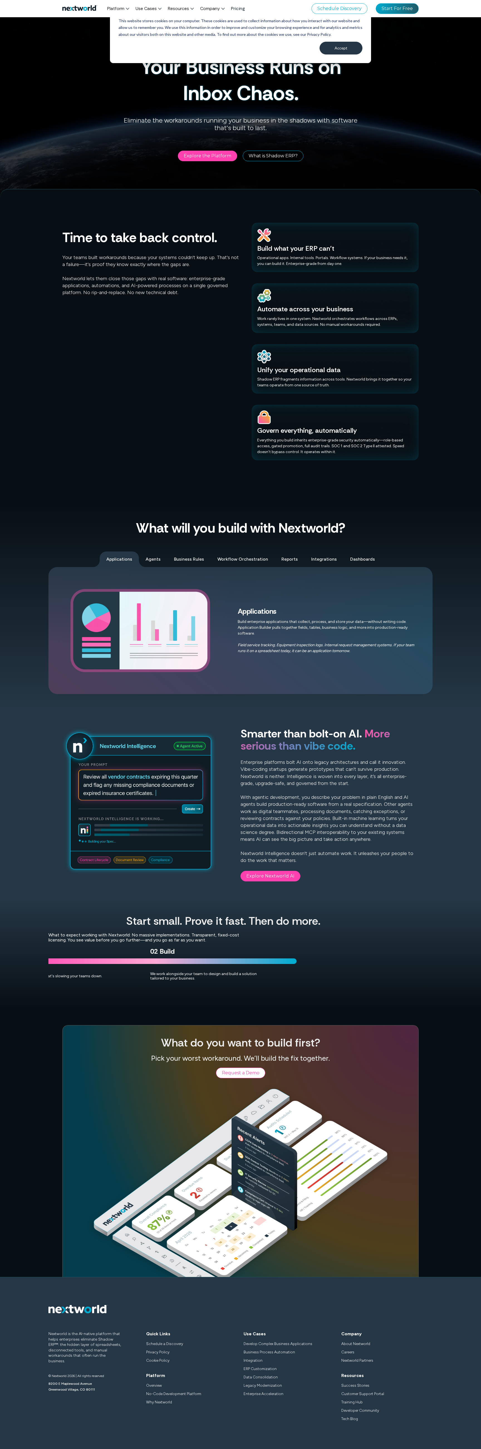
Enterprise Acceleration (263, 1393)
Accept (341, 48)
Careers (347, 1352)
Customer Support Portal (362, 1393)
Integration (253, 1360)
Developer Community (360, 1410)
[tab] (119, 559)
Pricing (238, 8)
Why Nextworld (159, 1402)
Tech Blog (349, 1418)
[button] (121, 9)
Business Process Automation (269, 1352)
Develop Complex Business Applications (278, 1343)
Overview (154, 1385)
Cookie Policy (158, 1360)
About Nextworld (355, 1343)
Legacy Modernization (263, 1385)
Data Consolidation (261, 1377)
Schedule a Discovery (164, 1343)
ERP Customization (260, 1368)
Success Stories (355, 1385)
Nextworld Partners (357, 1360)
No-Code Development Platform (173, 1393)
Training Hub (352, 1402)
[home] (79, 9)
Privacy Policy (158, 1352)
